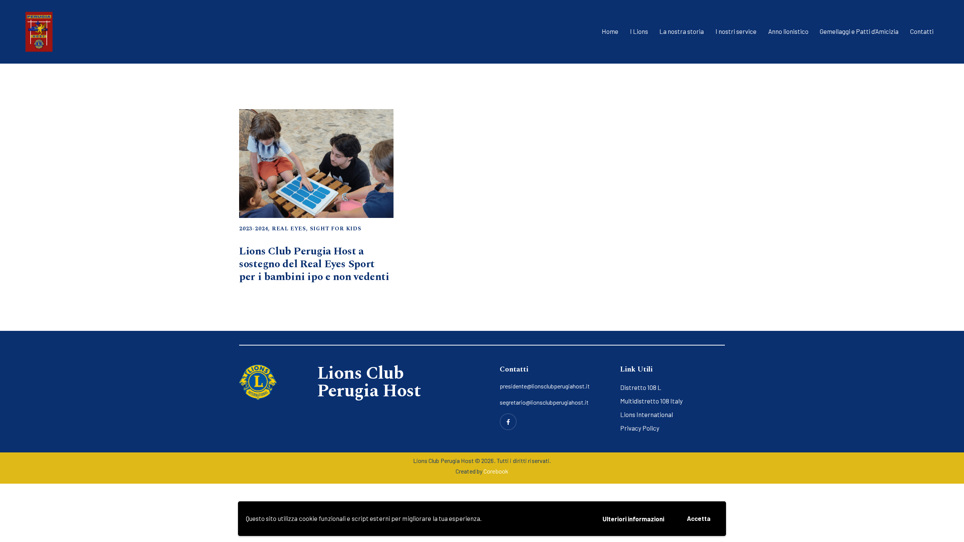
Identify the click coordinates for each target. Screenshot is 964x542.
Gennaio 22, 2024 (259, 236)
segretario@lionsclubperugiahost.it (544, 402)
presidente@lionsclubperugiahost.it (545, 386)
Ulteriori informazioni (633, 518)
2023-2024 (253, 229)
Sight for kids (336, 229)
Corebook (496, 471)
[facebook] (508, 421)
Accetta (699, 518)
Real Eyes (289, 229)
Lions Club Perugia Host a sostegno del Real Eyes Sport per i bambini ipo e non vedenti (314, 264)
